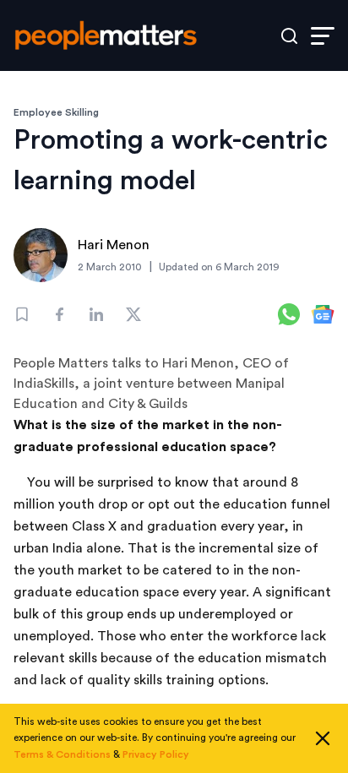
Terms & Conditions (62, 754)
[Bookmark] (22, 314)
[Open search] (289, 36)
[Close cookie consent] (322, 738)
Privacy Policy (155, 754)
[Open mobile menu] (322, 36)
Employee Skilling (56, 112)
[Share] (59, 314)
